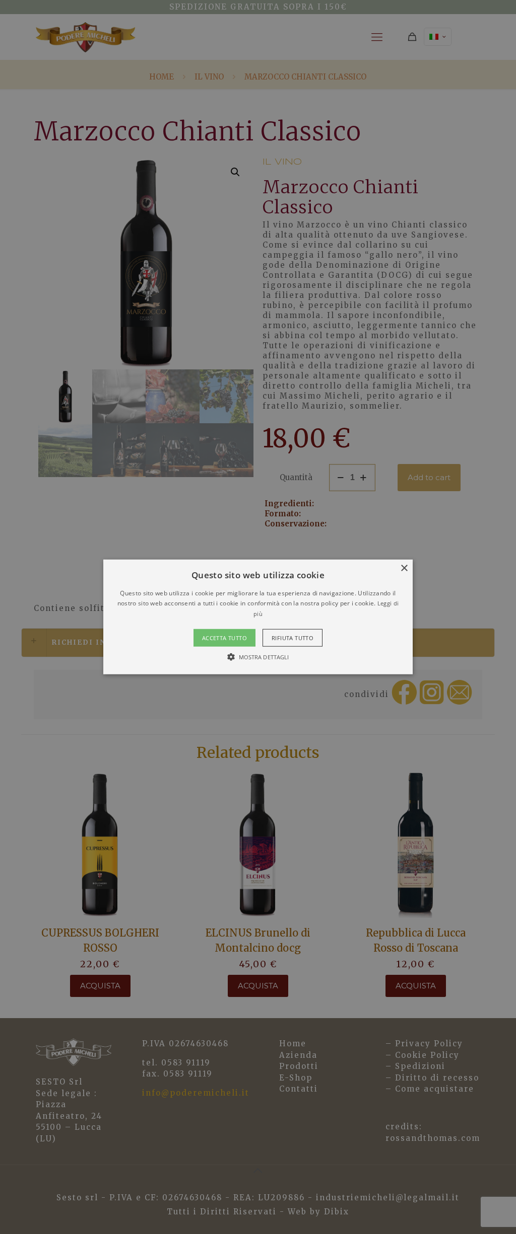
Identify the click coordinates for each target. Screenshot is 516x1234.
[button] (258, 617)
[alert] (258, 617)
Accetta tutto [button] (224, 638)
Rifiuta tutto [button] (292, 638)
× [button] (404, 568)
